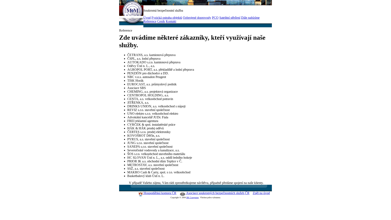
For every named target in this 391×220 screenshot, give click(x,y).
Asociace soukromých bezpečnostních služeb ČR (217, 193)
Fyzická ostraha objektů (167, 17)
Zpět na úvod (261, 193)
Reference (149, 21)
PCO (215, 17)
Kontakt (171, 21)
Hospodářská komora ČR (159, 193)
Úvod (147, 17)
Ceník (161, 21)
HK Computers (192, 197)
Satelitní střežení (229, 17)
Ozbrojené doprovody (197, 17)
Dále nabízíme (250, 17)
